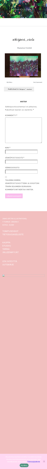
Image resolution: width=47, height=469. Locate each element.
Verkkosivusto (12, 168)
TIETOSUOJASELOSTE (13, 234)
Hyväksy (24, 465)
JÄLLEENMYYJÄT (10, 252)
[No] (44, 461)
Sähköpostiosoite (14, 158)
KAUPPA (6, 243)
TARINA (6, 249)
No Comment (37, 82)
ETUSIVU (6, 246)
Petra (10, 82)
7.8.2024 (28, 48)
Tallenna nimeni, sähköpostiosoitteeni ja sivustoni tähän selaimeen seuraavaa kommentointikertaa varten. (22, 185)
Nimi (7, 148)
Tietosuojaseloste (33, 462)
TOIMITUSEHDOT (10, 231)
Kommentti (11, 115)
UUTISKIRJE (8, 265)
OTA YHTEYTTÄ (9, 261)
